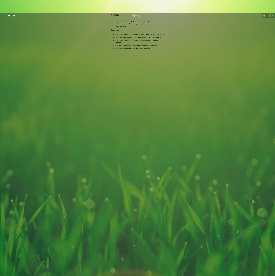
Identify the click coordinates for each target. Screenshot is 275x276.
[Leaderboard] (14, 18)
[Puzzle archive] (9, 18)
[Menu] (3, 16)
